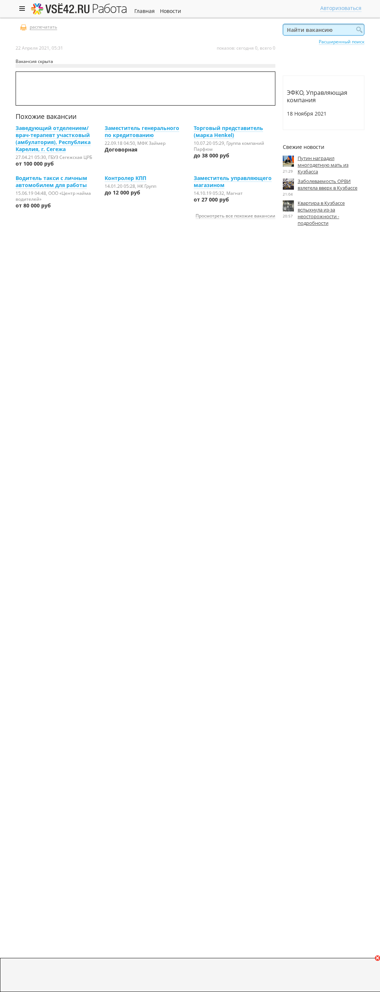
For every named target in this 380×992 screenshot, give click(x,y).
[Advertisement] (323, 300)
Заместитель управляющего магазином (233, 181)
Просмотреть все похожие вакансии (235, 216)
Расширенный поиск (341, 41)
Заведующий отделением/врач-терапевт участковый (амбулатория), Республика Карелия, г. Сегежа (53, 138)
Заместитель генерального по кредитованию (142, 131)
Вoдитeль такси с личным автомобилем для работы (51, 181)
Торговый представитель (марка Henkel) (228, 131)
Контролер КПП (125, 178)
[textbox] (323, 30)
